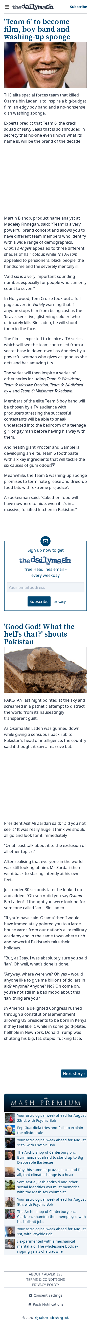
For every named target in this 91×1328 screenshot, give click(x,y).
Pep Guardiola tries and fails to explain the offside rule (50, 1130)
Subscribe (39, 601)
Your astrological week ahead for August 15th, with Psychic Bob (51, 1142)
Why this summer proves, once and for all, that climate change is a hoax (50, 1172)
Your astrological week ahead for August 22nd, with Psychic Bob (51, 1118)
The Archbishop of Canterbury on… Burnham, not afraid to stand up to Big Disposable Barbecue (50, 1157)
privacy (60, 601)
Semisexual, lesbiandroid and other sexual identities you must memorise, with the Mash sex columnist (49, 1187)
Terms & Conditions (45, 1279)
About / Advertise (45, 1274)
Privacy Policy (45, 1284)
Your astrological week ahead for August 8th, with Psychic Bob (51, 1202)
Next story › (74, 1073)
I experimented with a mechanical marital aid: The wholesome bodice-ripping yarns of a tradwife (47, 1246)
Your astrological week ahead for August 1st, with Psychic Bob (51, 1231)
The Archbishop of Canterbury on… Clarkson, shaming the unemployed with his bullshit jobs (51, 1216)
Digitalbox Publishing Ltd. (51, 1318)
